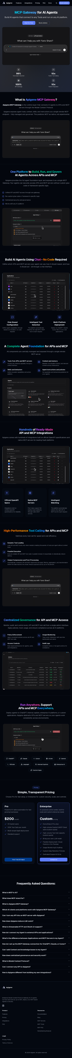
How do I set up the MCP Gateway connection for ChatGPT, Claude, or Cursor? (34, 944)
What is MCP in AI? (10, 892)
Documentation (42, 1014)
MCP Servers (41, 1021)
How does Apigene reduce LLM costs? (17, 921)
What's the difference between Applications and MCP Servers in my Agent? (33, 938)
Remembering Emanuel (44, 1031)
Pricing (37, 3)
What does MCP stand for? (13, 898)
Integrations (28, 3)
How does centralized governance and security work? (24, 955)
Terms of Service (7, 1043)
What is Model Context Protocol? (15, 961)
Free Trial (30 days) (18, 859)
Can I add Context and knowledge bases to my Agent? (24, 950)
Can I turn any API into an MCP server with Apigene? (23, 915)
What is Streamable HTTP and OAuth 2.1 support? (22, 927)
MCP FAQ (40, 1027)
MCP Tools (41, 1024)
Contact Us (53, 859)
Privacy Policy (6, 1039)
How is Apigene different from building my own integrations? (26, 972)
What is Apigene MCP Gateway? (15, 904)
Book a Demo (64, 3)
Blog (39, 1017)
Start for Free (29, 23)
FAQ (44, 3)
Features (19, 3)
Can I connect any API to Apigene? (16, 967)
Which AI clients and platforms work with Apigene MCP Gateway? (29, 910)
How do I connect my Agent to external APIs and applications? (27, 932)
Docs (50, 3)
